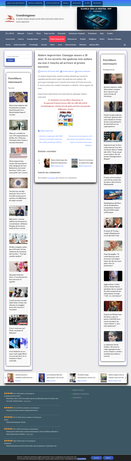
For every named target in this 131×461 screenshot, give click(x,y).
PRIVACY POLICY (78, 390)
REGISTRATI (97, 3)
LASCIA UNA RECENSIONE (16, 3)
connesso (51, 178)
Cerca (10, 60)
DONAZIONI (77, 3)
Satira (102, 39)
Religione (92, 39)
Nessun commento (83, 71)
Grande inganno (68, 71)
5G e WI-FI (9, 33)
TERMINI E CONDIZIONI (81, 394)
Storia (8, 45)
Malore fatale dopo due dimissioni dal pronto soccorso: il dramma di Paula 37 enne (57, 161)
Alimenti (20, 33)
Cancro (30, 33)
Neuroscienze (70, 45)
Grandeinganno (25, 15)
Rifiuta (108, 458)
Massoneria (72, 39)
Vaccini (44, 45)
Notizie (83, 39)
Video (52, 45)
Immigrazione (32, 39)
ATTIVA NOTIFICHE (52, 3)
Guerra (21, 39)
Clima (38, 33)
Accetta (96, 458)
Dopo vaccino (49, 33)
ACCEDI (87, 3)
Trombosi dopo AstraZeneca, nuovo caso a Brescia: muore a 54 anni (57, 376)
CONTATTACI (77, 398)
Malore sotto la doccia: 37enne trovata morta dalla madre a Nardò (118, 376)
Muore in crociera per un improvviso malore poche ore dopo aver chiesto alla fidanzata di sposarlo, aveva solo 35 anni (85, 161)
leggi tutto (27, 401)
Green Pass (10, 39)
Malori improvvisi (57, 39)
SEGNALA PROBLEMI (35, 3)
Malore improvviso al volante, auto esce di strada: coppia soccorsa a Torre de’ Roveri (88, 376)
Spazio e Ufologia (114, 39)
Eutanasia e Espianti (77, 33)
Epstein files (94, 45)
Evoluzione (92, 33)
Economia (62, 33)
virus (60, 45)
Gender (110, 33)
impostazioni (81, 459)
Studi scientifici (20, 45)
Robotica (82, 45)
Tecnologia (33, 45)
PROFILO (66, 3)
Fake (102, 33)
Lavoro (44, 39)
